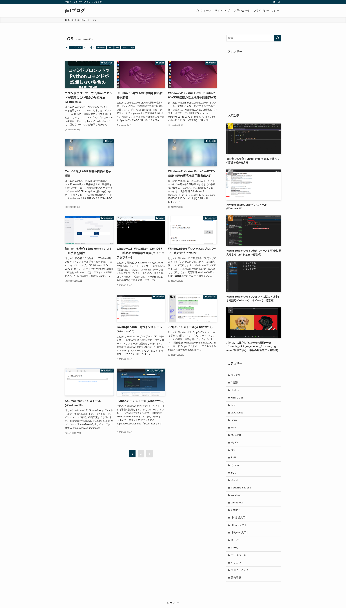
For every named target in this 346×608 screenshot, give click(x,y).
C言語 (234, 382)
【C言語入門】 (239, 517)
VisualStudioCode (241, 487)
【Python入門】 (240, 532)
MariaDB (236, 435)
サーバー (236, 540)
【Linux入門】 (239, 525)
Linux (110, 47)
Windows (101, 47)
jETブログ (75, 10)
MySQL (235, 442)
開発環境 (236, 577)
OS (232, 450)
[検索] (278, 2)
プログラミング (240, 570)
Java (233, 405)
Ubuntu (235, 480)
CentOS (235, 375)
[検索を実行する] (277, 38)
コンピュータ (75, 47)
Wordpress (237, 502)
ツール (234, 547)
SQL (233, 472)
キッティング (128, 47)
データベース (238, 555)
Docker (235, 390)
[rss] (274, 2)
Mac (117, 47)
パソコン (236, 562)
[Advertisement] (141, 157)
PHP (233, 457)
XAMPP (235, 510)
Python (235, 465)
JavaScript (237, 412)
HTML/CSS (237, 397)
